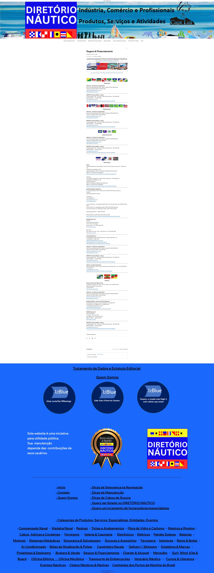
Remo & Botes (187, 540)
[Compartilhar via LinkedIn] (92, 338)
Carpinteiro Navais (110, 547)
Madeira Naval (62, 528)
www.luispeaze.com (107, 572)
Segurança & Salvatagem (82, 540)
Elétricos (143, 534)
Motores (19, 540)
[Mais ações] (127, 48)
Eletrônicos (125, 534)
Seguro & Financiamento (91, 334)
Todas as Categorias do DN (69, 40)
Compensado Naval (33, 528)
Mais (142, 40)
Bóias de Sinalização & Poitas (71, 547)
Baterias (185, 534)
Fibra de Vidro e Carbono (133, 40)
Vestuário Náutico (147, 559)
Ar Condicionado (33, 547)
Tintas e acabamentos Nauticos (119, 40)
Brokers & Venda (67, 553)
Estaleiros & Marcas (175, 547)
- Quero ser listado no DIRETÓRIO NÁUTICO (122, 503)
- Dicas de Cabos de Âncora (110, 498)
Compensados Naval (81, 40)
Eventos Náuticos (53, 565)
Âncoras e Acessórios (120, 540)
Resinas (82, 528)
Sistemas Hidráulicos (44, 540)
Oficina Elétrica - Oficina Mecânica (57, 559)
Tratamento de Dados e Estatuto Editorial (106, 368)
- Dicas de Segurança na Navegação (116, 487)
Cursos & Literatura (180, 559)
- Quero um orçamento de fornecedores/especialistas (129, 508)
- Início (60, 487)
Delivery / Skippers (143, 547)
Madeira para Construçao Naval (94, 40)
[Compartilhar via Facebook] (86, 338)
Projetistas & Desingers (34, 553)
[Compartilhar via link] (95, 338)
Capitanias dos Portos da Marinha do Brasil (143, 565)
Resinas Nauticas (107, 40)
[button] (78, 38)
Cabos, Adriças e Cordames (39, 534)
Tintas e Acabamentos (107, 528)
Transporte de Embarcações (109, 559)
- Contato (63, 492)
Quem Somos (107, 377)
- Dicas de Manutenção (107, 492)
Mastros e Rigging (181, 528)
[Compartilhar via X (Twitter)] (89, 338)
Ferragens (71, 534)
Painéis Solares (165, 534)
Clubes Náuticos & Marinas (89, 565)
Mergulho (160, 553)
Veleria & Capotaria (98, 534)
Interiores (166, 540)
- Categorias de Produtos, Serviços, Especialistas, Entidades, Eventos (107, 520)
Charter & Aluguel (136, 553)
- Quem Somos (67, 498)
